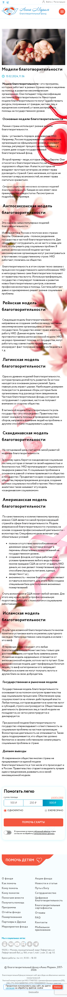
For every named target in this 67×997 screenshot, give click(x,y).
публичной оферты (41, 831)
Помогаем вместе (13, 898)
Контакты (41, 922)
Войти (49, 2)
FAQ (38, 918)
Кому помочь (10, 888)
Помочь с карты (33, 822)
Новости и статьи (46, 883)
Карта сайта (34, 992)
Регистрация (59, 2)
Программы (9, 907)
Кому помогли (10, 893)
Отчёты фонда (11, 912)
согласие (10, 988)
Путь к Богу (42, 888)
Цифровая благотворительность (49, 899)
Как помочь (9, 883)
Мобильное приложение (42, 928)
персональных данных (44, 833)
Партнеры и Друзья (14, 922)
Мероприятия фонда (15, 927)
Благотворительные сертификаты (47, 906)
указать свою (57, 797)
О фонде (7, 879)
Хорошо (57, 987)
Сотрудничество (45, 893)
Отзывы (40, 913)
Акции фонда (43, 879)
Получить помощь (13, 903)
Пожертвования (12, 917)
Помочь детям (20, 860)
